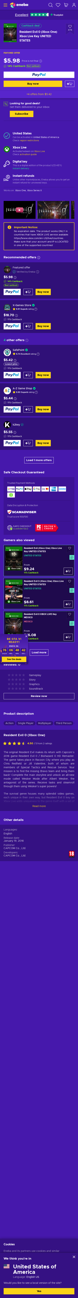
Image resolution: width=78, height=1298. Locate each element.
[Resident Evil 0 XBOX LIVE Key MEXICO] (39, 626)
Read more (39, 806)
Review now (39, 696)
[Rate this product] (15, 744)
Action (9, 723)
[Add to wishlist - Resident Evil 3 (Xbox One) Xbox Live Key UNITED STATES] (70, 582)
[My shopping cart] (66, 5)
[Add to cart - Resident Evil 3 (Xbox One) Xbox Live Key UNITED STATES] (68, 604)
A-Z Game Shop (22, 388)
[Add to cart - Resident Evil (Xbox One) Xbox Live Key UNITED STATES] (68, 571)
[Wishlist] (58, 5)
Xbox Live (39, 151)
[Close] (74, 1257)
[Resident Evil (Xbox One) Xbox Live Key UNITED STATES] (39, 560)
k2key (16, 425)
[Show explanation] (35, 309)
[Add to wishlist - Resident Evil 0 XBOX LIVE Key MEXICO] (70, 615)
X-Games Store (22, 305)
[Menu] (5, 5)
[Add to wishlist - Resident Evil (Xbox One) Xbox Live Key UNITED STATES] (70, 549)
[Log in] (74, 5)
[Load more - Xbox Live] (7, 149)
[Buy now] (39, 75)
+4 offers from (39, 94)
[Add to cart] (69, 84)
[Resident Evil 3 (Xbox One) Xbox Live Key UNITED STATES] (39, 593)
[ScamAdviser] (21, 512)
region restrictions (29, 140)
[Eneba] (19, 5)
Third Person (63, 723)
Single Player (26, 723)
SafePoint (18, 350)
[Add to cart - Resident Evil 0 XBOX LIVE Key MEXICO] (68, 637)
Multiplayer (44, 723)
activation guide (28, 154)
